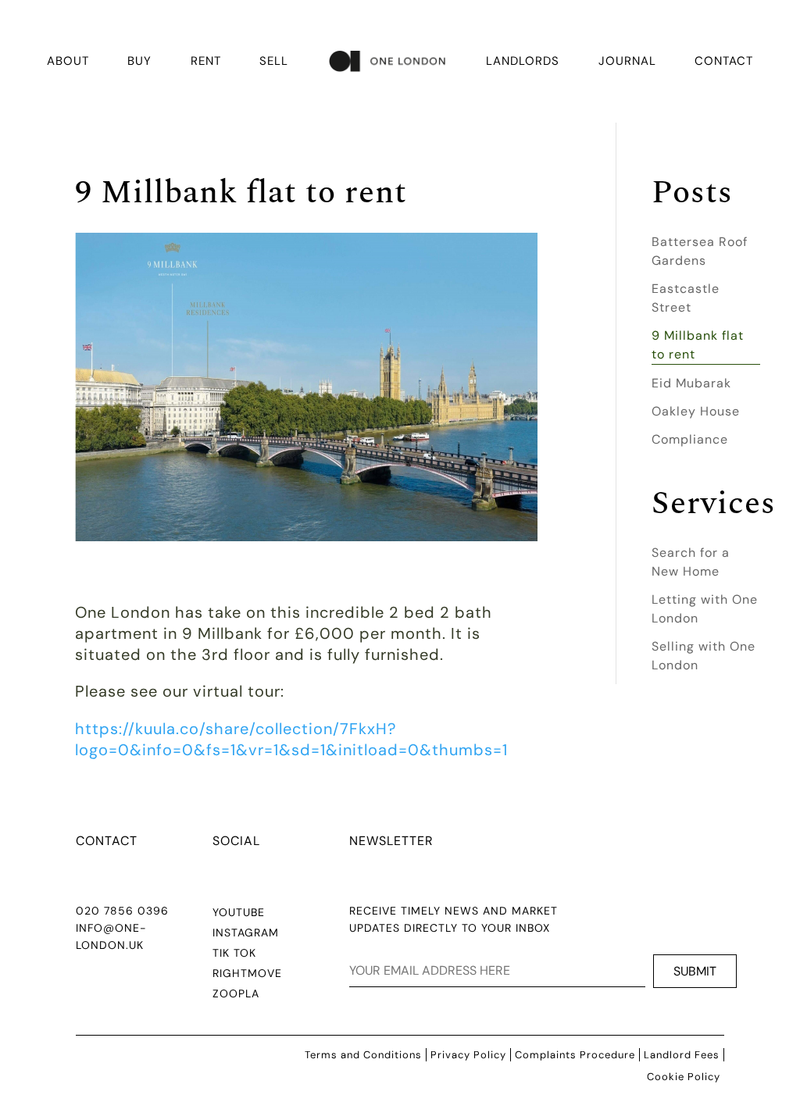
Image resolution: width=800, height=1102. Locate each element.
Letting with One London (705, 608)
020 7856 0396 (122, 911)
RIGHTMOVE (247, 973)
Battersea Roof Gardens (700, 251)
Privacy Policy (468, 1054)
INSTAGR (236, 932)
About (68, 61)
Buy (139, 61)
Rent (206, 61)
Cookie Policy (683, 1076)
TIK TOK (234, 953)
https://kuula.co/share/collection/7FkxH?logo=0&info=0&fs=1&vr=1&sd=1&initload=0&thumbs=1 (291, 739)
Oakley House (696, 411)
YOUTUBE (238, 912)
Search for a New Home (691, 562)
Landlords (522, 61)
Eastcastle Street (686, 298)
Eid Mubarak (691, 383)
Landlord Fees (682, 1054)
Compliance (690, 439)
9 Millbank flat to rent (698, 344)
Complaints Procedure (575, 1054)
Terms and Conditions (363, 1054)
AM (270, 932)
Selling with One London (703, 655)
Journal (627, 61)
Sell (273, 61)
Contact (724, 61)
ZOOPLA (235, 993)
